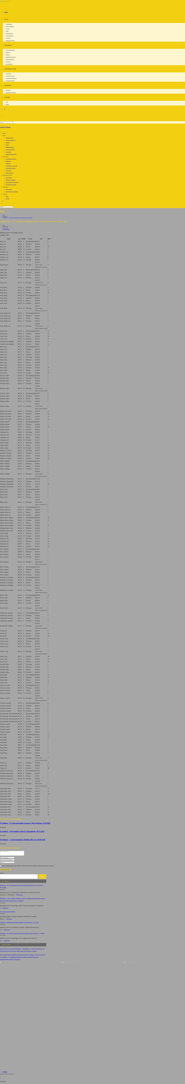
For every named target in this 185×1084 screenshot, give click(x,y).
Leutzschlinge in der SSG (11, 166)
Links (7, 196)
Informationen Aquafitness (12, 191)
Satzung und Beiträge (10, 140)
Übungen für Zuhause (11, 180)
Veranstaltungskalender (11, 159)
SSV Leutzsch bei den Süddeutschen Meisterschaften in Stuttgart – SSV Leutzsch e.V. (22, 954)
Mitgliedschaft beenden (11, 154)
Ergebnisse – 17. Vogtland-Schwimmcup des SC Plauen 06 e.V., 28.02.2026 (17, 217)
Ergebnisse (8, 163)
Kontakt (7, 198)
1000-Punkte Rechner (11, 168)
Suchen (2, 873)
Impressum (5, 1071)
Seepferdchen (9, 177)
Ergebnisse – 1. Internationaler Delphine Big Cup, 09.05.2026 (22, 840)
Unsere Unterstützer (10, 149)
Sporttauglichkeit (9, 173)
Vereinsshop (8, 152)
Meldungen (8, 161)
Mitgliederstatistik (10, 147)
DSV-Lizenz (8, 170)
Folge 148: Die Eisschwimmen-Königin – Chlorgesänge (14, 949)
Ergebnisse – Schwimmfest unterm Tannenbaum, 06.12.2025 (22, 831)
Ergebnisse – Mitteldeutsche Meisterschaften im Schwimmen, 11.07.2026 (19, 922)
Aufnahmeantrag (9, 138)
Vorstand (8, 142)
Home (4, 133)
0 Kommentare (6, 229)
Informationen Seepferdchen (12, 182)
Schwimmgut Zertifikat (11, 184)
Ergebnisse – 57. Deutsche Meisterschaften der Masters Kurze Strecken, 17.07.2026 (22, 933)
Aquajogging (9, 189)
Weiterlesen (19, 895)
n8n (4, 225)
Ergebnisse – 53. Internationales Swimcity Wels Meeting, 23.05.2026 (25, 823)
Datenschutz (5, 1072)
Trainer (7, 145)
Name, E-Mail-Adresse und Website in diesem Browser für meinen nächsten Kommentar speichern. (28, 866)
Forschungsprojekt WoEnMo (7, 911)
